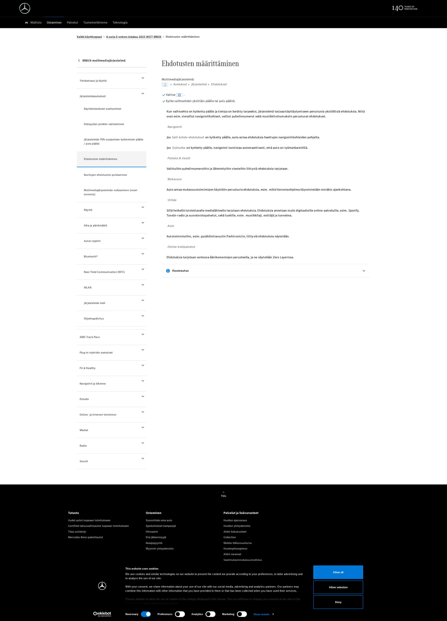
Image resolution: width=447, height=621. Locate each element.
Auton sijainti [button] (92, 241)
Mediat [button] (84, 430)
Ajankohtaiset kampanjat (161, 526)
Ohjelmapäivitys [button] (94, 318)
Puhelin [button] (84, 399)
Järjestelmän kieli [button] (94, 303)
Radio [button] (83, 445)
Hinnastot (152, 531)
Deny (338, 602)
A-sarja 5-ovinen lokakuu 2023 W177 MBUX (134, 37)
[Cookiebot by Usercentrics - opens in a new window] (102, 614)
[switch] (180, 614)
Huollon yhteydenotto (237, 526)
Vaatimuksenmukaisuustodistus (243, 560)
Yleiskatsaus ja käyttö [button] (93, 80)
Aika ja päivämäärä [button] (95, 225)
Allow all (338, 572)
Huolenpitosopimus (235, 548)
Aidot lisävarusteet (235, 531)
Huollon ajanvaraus (235, 520)
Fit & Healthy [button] (88, 368)
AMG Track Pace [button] (90, 337)
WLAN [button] (87, 287)
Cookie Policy (134, 603)
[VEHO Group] (24, 8)
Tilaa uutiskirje (77, 531)
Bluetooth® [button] (91, 256)
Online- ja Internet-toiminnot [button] (98, 414)
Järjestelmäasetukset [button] (93, 96)
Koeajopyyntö (154, 543)
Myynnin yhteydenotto (160, 548)
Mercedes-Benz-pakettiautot (85, 537)
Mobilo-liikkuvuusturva (238, 543)
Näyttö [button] (88, 210)
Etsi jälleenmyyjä (156, 537)
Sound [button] (84, 461)
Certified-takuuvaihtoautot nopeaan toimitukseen (98, 526)
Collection (230, 537)
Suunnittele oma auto (159, 520)
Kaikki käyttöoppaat (89, 37)
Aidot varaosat (232, 554)
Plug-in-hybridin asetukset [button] (96, 352)
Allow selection (338, 587)
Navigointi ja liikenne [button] (93, 383)
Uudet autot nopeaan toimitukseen (89, 520)
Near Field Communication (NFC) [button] (104, 272)
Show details (261, 614)
